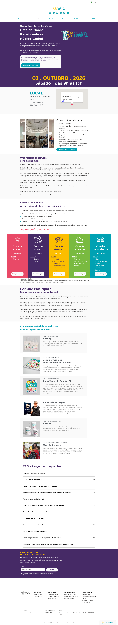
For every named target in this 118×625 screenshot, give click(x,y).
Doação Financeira (53, 596)
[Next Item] (50, 133)
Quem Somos (38, 594)
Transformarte (86, 602)
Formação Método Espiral (71, 596)
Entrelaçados (86, 594)
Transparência (38, 596)
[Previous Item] (24, 133)
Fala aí (84, 598)
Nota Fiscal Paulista (53, 594)
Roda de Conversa (87, 600)
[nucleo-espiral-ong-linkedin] (61, 13)
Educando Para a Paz (70, 594)
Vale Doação (52, 598)
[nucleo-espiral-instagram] (50, 13)
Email (22, 566)
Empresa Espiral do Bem (89, 596)
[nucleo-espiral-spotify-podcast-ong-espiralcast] (57, 13)
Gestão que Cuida (69, 598)
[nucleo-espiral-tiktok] (68, 13)
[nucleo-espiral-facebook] (54, 13)
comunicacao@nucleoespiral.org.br (32, 612)
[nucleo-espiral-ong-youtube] (64, 13)
